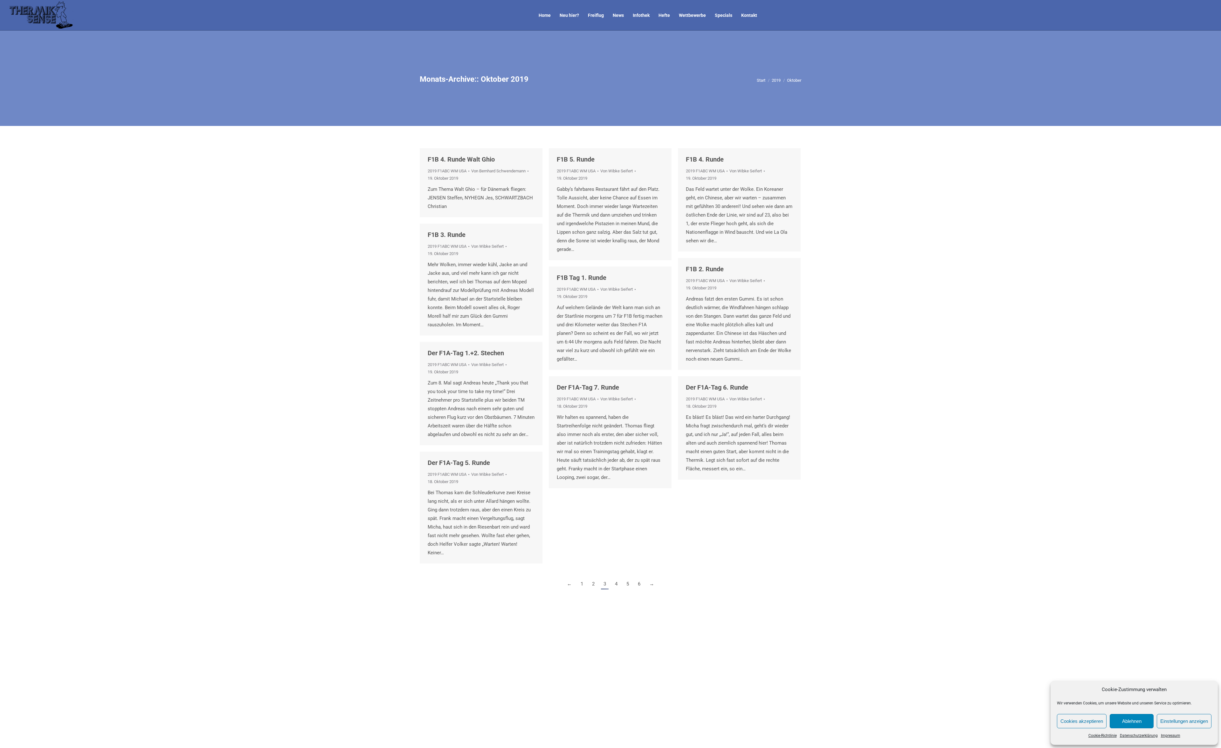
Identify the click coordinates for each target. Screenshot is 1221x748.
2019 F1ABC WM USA (447, 171)
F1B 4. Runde (705, 159)
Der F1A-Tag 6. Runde (717, 387)
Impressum (1170, 735)
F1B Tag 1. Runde (581, 277)
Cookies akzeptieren (1081, 721)
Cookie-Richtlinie (1102, 735)
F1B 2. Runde (705, 269)
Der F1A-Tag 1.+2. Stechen (466, 353)
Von (498, 171)
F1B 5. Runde (576, 159)
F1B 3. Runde (447, 235)
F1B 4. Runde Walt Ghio (461, 159)
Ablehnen (1132, 721)
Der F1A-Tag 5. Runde (459, 463)
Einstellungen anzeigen (1184, 721)
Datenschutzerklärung (1139, 735)
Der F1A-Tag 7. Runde (588, 387)
